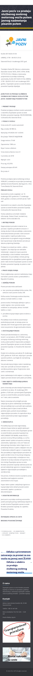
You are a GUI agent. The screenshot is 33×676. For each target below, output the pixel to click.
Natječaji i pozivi (13, 533)
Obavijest (22, 533)
